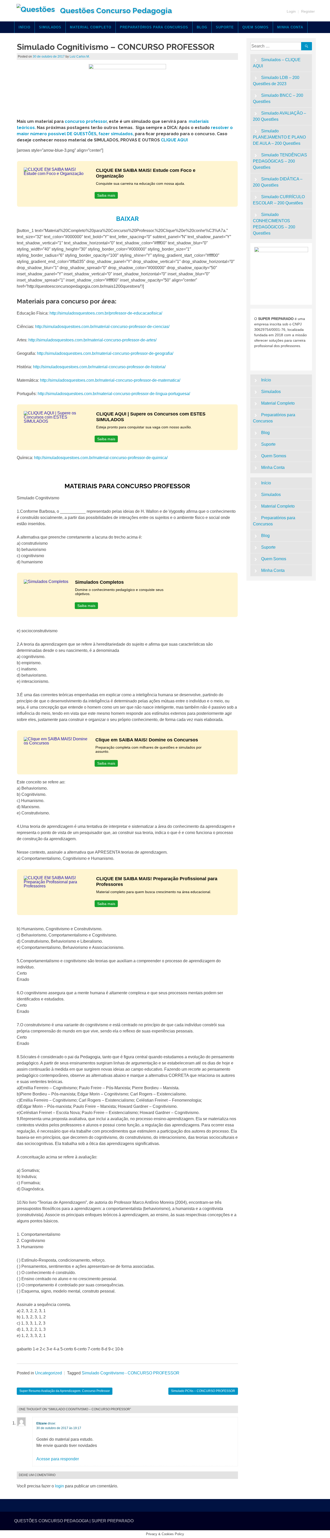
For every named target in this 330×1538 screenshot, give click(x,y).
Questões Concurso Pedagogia (116, 10)
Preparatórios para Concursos (154, 27)
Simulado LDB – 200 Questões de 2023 (276, 80)
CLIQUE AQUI (174, 140)
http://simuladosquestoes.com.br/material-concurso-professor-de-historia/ (99, 367)
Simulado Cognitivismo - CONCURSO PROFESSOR (130, 1373)
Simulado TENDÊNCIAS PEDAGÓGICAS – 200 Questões (280, 161)
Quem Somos (255, 27)
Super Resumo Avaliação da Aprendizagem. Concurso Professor (64, 1391)
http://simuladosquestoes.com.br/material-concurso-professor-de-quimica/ (101, 457)
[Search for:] (276, 46)
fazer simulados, (116, 133)
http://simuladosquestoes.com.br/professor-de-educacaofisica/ (106, 313)
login (59, 1486)
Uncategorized (48, 1373)
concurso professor (86, 121)
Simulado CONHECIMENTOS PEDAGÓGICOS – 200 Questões (274, 223)
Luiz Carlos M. (80, 56)
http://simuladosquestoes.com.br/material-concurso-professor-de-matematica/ (110, 380)
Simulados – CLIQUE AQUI (277, 63)
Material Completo (90, 27)
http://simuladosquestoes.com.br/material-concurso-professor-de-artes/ (92, 340)
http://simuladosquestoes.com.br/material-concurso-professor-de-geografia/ (105, 353)
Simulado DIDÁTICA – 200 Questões (278, 182)
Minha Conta (290, 27)
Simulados (50, 27)
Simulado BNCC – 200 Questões (278, 98)
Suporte (225, 27)
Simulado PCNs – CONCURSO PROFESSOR (203, 1391)
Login (291, 11)
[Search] (306, 46)
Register (308, 11)
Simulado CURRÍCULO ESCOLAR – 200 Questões (279, 200)
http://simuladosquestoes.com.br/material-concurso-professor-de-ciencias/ (101, 326)
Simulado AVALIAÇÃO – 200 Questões (279, 116)
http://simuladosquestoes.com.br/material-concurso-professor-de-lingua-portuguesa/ (114, 393)
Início (24, 27)
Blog (202, 27)
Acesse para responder (57, 1459)
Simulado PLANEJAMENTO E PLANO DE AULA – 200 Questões (279, 137)
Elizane (41, 1423)
